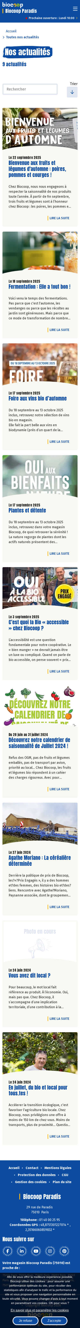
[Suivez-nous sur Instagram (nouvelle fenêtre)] (50, 1251)
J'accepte (54, 1320)
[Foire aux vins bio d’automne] (40, 365)
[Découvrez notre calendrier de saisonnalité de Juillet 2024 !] (40, 707)
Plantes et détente (27, 511)
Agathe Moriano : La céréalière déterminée (40, 861)
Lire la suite (60, 218)
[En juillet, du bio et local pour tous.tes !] (40, 1054)
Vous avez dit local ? (29, 976)
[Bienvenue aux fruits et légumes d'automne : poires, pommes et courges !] (40, 130)
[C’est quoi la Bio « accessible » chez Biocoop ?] (40, 589)
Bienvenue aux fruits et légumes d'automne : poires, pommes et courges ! (37, 169)
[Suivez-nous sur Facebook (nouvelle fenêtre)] (7, 1251)
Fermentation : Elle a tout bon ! (39, 287)
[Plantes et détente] (40, 477)
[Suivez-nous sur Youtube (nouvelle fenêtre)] (36, 1251)
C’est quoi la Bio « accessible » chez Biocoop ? (39, 625)
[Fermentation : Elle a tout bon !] (40, 254)
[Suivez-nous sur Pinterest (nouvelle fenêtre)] (64, 1251)
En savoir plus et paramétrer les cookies (40, 1310)
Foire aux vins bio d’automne (38, 399)
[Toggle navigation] (75, 10)
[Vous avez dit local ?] (40, 942)
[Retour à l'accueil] (12, 5)
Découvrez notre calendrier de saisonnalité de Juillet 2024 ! (39, 743)
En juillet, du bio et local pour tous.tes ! (38, 1091)
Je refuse (25, 1320)
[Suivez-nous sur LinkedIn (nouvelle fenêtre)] (22, 1251)
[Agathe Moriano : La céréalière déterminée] (40, 825)
